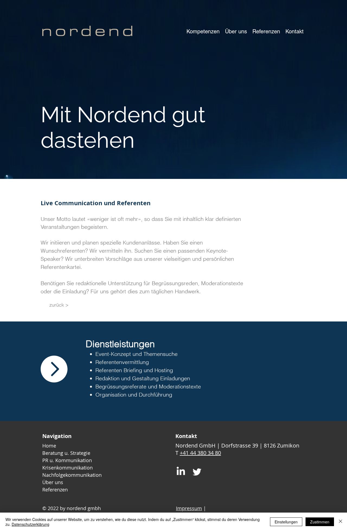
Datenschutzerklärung (30, 524)
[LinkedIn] (181, 471)
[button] (203, 31)
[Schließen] (340, 522)
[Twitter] (197, 471)
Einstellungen (286, 521)
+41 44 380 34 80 (200, 452)
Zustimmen (319, 521)
